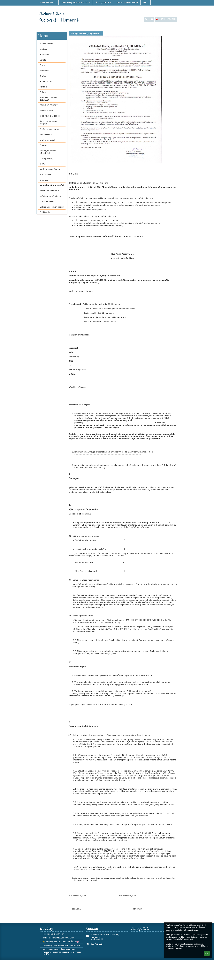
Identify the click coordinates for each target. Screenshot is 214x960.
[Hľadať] (146, 19)
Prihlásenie (168, 19)
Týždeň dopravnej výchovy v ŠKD (58, 938)
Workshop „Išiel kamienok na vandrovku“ (62, 945)
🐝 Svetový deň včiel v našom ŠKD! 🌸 (61, 941)
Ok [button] (206, 953)
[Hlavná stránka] (151, 19)
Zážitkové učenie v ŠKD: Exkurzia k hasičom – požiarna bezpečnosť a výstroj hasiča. (62, 951)
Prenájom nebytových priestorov (85, 33)
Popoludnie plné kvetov (53, 934)
